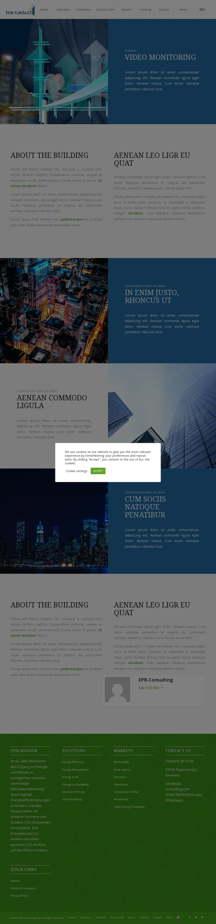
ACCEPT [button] (98, 471)
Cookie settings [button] (77, 471)
